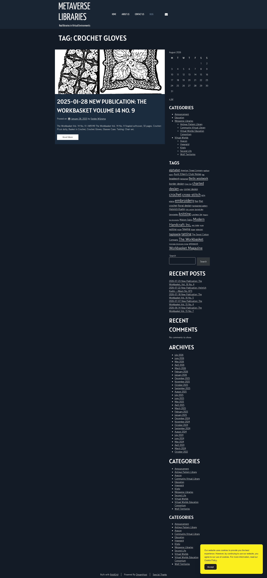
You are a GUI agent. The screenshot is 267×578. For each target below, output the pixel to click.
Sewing (186, 229)
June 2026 (179, 358)
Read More (68, 137)
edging (171, 201)
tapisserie (175, 234)
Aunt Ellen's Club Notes (187, 174)
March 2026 (180, 368)
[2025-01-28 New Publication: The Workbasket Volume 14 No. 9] (110, 72)
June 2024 (179, 438)
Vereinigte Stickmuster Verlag (178, 244)
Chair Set (188, 184)
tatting (186, 233)
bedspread (184, 178)
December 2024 (182, 418)
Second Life (186, 151)
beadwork (174, 178)
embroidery (184, 200)
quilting (172, 229)
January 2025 (181, 415)
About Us (125, 14)
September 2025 (182, 388)
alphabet (174, 170)
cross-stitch (191, 194)
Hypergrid (184, 144)
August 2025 (181, 391)
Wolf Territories (187, 154)
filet (196, 201)
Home (114, 14)
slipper (193, 229)
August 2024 (181, 431)
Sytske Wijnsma (98, 118)
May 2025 (179, 401)
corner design (191, 189)
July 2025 (179, 395)
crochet (175, 194)
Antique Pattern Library (191, 124)
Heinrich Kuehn (177, 209)
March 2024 (180, 448)
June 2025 (179, 398)
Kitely (183, 147)
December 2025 (182, 378)
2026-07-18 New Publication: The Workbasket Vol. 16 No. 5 (185, 296)
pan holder (195, 225)
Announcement (182, 114)
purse (202, 225)
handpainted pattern (199, 205)
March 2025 (180, 408)
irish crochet (190, 209)
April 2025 (179, 405)
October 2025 (181, 385)
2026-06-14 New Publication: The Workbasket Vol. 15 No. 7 (185, 309)
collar (181, 189)
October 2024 (181, 425)
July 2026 (179, 355)
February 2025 (181, 411)
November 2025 (182, 381)
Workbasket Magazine (185, 247)
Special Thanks (160, 574)
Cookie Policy (210, 560)
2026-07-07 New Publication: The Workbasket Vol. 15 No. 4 (185, 302)
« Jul (171, 99)
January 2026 (181, 375)
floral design (184, 205)
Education (179, 117)
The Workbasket (191, 239)
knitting (185, 213)
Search (173, 255)
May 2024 (179, 441)
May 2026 (179, 361)
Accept (210, 566)
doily (203, 195)
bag (203, 174)
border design (176, 183)
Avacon (183, 141)
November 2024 (182, 421)
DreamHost (141, 574)
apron (171, 174)
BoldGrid (114, 574)
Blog (151, 14)
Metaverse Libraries (74, 12)
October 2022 (181, 451)
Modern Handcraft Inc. (187, 221)
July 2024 (179, 435)
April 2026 (179, 365)
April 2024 (179, 445)
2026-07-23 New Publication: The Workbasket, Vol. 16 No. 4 (185, 282)
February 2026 (181, 371)
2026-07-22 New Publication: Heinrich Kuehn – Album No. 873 (187, 289)
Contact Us (139, 14)
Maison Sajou (186, 219)
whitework (193, 243)
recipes (179, 229)
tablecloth (199, 229)
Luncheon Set (196, 214)
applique (206, 170)
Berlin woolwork (198, 178)
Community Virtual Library (192, 127)
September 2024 (182, 428)
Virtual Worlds (181, 137)
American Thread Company (192, 170)
